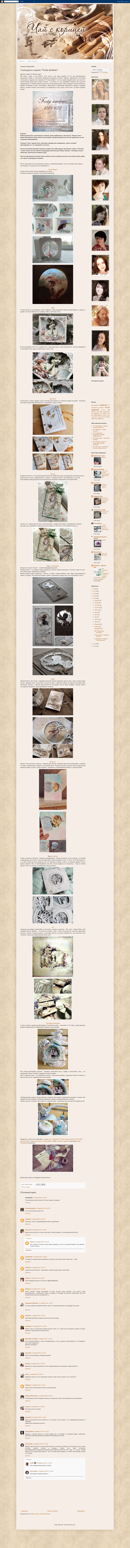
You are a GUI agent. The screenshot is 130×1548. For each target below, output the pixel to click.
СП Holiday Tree (105, 413)
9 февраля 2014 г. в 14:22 (41, 1431)
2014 (94, 598)
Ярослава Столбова (31, 1339)
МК (109, 410)
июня (96, 614)
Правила (21, 61)
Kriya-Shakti (28, 1444)
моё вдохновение (99, 469)
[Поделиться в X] (41, 1185)
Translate (105, 72)
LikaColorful (28, 1257)
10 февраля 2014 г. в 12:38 (45, 1471)
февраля (97, 624)
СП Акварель (95, 413)
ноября (97, 603)
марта (97, 622)
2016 (94, 593)
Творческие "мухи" (99, 456)
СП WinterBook (96, 415)
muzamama (54, 856)
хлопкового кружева (62, 1141)
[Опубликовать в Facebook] (42, 1185)
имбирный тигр (98, 496)
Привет (104, 457)
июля (96, 612)
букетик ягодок (24, 1141)
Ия (53, 927)
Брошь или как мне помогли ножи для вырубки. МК (105, 474)
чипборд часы (47, 1139)
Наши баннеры (33, 61)
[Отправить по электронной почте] (37, 1185)
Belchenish (53, 399)
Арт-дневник (95, 405)
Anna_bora (28, 1230)
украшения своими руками (98, 416)
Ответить (28, 1202)
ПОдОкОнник (97, 552)
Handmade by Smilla (99, 510)
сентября (97, 607)
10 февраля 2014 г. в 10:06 (40, 1444)
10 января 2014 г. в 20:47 (40, 1197)
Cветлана (28, 1353)
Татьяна (27, 1363)
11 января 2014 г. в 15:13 (42, 1242)
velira (26, 1374)
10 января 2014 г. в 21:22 (38, 1219)
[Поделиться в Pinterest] (44, 1185)
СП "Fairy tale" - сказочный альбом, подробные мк (100, 447)
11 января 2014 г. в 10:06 (39, 1326)
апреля (97, 619)
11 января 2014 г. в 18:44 (36, 1374)
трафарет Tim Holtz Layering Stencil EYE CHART (67, 1139)
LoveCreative (55, 566)
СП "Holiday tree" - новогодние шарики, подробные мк (99, 434)
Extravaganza (98, 523)
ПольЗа (52, 474)
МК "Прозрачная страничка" (99, 631)
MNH (52, 308)
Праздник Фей (98, 628)
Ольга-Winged (53, 169)
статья (104, 415)
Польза (32, 1242)
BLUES (104, 540)
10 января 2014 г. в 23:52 (40, 1257)
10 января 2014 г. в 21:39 (39, 1230)
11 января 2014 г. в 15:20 (38, 1363)
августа (97, 610)
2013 (94, 644)
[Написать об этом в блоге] (39, 1185)
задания (28, 1187)
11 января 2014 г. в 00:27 (38, 1267)
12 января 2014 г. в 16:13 (39, 1417)
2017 (94, 591)
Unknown (28, 1219)
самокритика (106, 411)
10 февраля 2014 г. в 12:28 (44, 1463)
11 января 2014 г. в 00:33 (37, 1278)
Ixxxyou (27, 1406)
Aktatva (27, 1278)
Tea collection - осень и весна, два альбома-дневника (99, 443)
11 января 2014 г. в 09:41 (38, 1315)
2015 (94, 596)
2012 (94, 646)
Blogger (73, 1524)
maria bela (28, 1417)
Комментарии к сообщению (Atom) (40, 1514)
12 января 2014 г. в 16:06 (37, 1406)
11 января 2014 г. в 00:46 (38, 1289)
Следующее (24, 1511)
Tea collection (99, 418)
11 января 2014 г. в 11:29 (45, 1339)
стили (108, 415)
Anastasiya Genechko (31, 1303)
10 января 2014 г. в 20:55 (43, 1208)
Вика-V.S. (53, 762)
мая (96, 617)
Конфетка (103, 410)
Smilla (53, 679)
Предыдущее (81, 1511)
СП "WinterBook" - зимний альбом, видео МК (100, 426)
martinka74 (28, 1326)
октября (97, 605)
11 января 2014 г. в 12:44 (39, 1353)
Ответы (29, 1238)
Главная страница (52, 1511)
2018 (94, 589)
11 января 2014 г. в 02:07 (46, 1303)
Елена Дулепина (30, 1208)
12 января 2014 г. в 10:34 (38, 1385)
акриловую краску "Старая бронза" (41, 1141)
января (97, 626)
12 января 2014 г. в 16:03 (45, 1396)
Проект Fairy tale (96, 411)
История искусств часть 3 (104, 486)
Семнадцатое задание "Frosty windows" (101, 639)
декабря (97, 600)
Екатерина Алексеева (53, 1023)
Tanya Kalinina (29, 1431)
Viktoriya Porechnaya (31, 1396)
